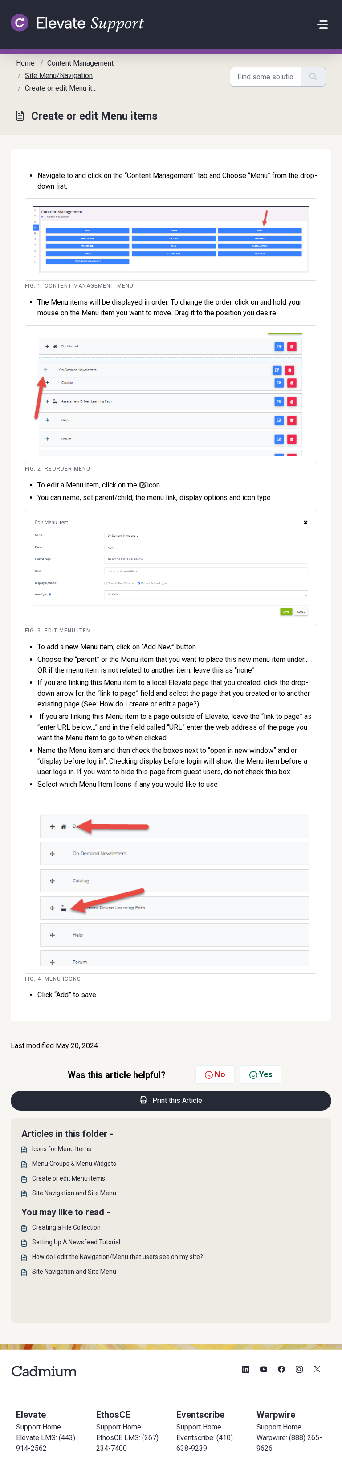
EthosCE (113, 1414)
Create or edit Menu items (68, 1178)
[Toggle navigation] (322, 25)
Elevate (31, 1414)
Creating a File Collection (66, 1227)
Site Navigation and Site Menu (74, 1193)
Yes (265, 1074)
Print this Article (177, 1100)
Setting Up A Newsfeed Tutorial (76, 1242)
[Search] (313, 77)
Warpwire (275, 1414)
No (220, 1074)
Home (25, 63)
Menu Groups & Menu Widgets (74, 1163)
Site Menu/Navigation (59, 75)
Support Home (38, 1427)
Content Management (80, 63)
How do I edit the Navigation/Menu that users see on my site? (117, 1256)
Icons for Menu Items (61, 1148)
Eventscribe (200, 1414)
